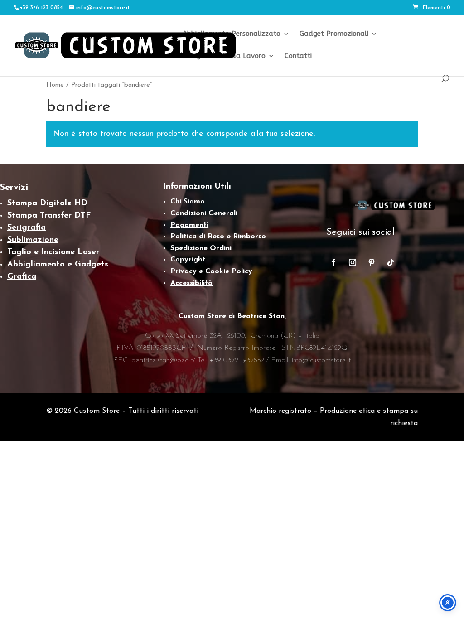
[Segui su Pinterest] (371, 262)
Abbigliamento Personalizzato (231, 34)
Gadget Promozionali (334, 34)
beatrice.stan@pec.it (162, 360)
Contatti (298, 56)
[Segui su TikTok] (390, 262)
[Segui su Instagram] (352, 262)
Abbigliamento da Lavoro (224, 56)
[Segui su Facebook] (333, 262)
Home (55, 85)
